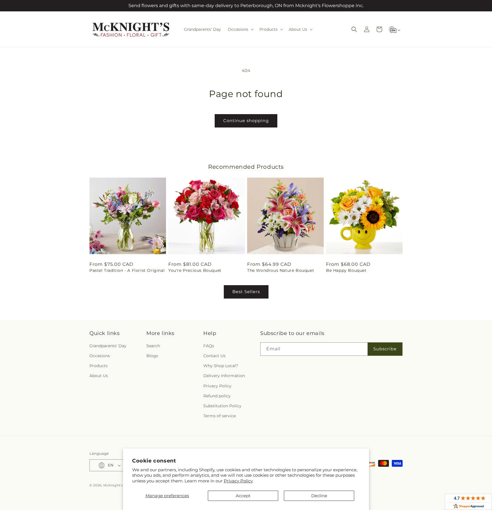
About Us (98, 375)
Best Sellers (246, 291)
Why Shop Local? (220, 365)
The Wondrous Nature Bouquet (280, 270)
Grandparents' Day (107, 345)
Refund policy (217, 395)
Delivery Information (224, 375)
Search (153, 345)
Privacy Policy (238, 481)
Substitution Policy (222, 405)
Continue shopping (246, 120)
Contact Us (214, 355)
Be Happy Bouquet (346, 270)
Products (98, 365)
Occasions (99, 355)
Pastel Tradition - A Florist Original (127, 270)
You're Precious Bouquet (195, 270)
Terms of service (219, 415)
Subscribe (385, 348)
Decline (319, 495)
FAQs (208, 345)
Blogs (152, 355)
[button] (240, 29)
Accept (243, 495)
